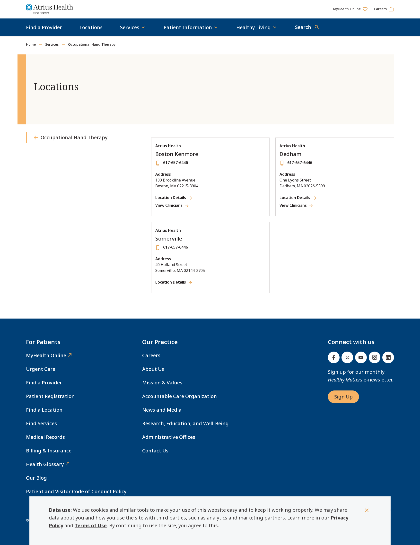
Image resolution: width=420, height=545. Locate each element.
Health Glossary (45, 464)
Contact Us (155, 450)
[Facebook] (334, 357)
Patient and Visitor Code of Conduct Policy (76, 491)
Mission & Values (162, 382)
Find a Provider (44, 27)
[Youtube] (361, 357)
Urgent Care (40, 369)
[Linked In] (388, 357)
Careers (151, 355)
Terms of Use (91, 525)
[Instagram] (374, 357)
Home (31, 44)
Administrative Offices (168, 437)
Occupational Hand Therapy (91, 44)
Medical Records (45, 437)
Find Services (41, 423)
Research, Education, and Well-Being (185, 423)
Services (52, 44)
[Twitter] (347, 357)
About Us (153, 369)
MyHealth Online (46, 355)
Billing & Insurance (48, 450)
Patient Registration (50, 396)
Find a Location (44, 410)
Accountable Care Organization (179, 396)
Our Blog (36, 478)
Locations (91, 27)
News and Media (162, 410)
